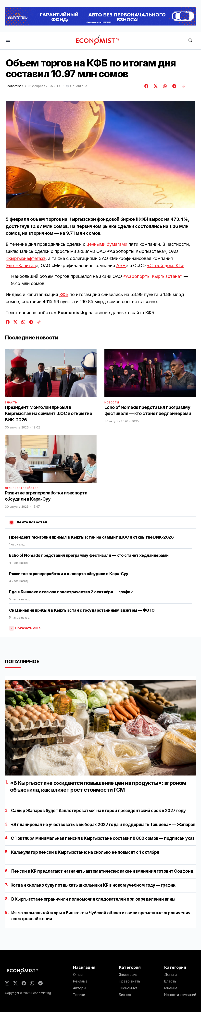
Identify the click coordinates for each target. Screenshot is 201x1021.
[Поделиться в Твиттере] (155, 86)
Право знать (129, 981)
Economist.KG (16, 86)
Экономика (128, 988)
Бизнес (125, 995)
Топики (79, 995)
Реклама (80, 981)
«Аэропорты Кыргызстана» (152, 276)
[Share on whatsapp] (164, 86)
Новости (111, 402)
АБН (121, 265)
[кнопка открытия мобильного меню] (8, 40)
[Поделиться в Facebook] (146, 86)
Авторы (79, 988)
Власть (11, 402)
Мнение (170, 988)
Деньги (170, 975)
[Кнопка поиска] (190, 40)
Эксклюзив (128, 975)
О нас (78, 975)
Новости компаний (180, 995)
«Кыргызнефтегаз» (26, 258)
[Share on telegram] (173, 86)
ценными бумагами (107, 244)
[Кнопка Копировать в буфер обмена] (182, 86)
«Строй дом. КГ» (165, 265)
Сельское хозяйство (22, 488)
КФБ (63, 294)
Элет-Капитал (21, 265)
